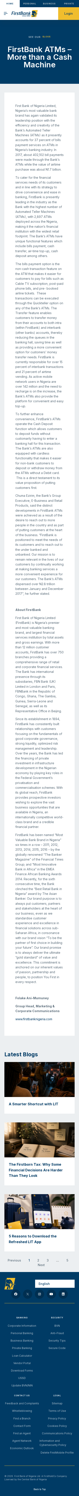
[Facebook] (15, 1294)
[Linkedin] (63, 1294)
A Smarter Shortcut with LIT (33, 1104)
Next (41, 1265)
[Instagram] (39, 1294)
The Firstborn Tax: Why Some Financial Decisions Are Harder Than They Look (36, 1170)
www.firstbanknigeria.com (33, 1019)
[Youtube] (51, 1294)
